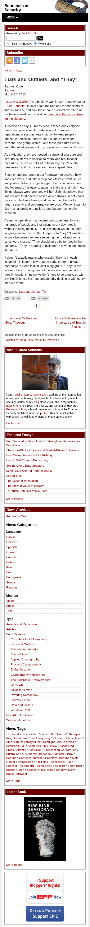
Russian (11, 587)
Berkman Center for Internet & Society (31, 757)
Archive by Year (16, 516)
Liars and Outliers (29, 291)
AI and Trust (14, 475)
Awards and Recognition (22, 624)
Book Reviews (15, 634)
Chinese (11, 542)
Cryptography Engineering (28, 674)
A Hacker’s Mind (21, 689)
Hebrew (11, 562)
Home (8, 70)
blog (36, 402)
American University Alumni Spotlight (30, 742)
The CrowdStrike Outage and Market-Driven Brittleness (42, 450)
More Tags (13, 780)
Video (10, 600)
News (19, 70)
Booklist (60, 765)
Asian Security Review (42, 746)
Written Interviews (18, 720)
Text (44, 291)
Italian (10, 567)
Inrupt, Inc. (42, 413)
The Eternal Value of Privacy (25, 485)
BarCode (45, 754)
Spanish (11, 547)
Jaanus (9, 90)
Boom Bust (75, 765)
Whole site (44, 43)
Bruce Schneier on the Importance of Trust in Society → (70, 322)
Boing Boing (44, 765)
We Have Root (20, 710)
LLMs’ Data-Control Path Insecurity (29, 470)
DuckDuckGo (29, 33)
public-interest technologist (31, 394)
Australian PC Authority (21, 754)
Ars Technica (65, 742)
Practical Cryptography (26, 664)
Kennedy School (16, 409)
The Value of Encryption (22, 480)
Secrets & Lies (20, 700)
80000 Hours (56, 734)
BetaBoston (25, 761)
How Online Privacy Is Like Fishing (29, 455)
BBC (70, 754)
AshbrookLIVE (15, 746)
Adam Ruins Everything (34, 738)
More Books (14, 864)
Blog (14, 43)
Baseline (59, 754)
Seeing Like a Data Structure (25, 465)
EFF (54, 409)
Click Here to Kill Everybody (29, 639)
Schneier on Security (16, 7)
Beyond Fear (19, 654)
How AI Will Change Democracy (27, 460)
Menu (11, 17)
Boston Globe (15, 769)
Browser (21, 773)
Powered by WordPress (18, 339)
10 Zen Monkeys (17, 734)
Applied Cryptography (25, 659)
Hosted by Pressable (46, 339)
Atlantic (21, 750)
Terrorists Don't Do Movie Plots (26, 490)
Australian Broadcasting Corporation (52, 750)
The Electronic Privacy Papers (30, 679)
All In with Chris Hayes (67, 738)
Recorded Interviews (19, 715)
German (11, 552)
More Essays (14, 498)
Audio (10, 605)
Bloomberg (26, 765)
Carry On (17, 684)
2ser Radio (38, 734)
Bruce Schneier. (15, 106)
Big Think (42, 761)
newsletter (12, 405)
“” (17, 101)
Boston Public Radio (40, 769)
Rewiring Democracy (24, 695)
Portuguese (14, 577)
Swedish (11, 582)
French (11, 557)
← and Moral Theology (21, 320)
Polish (10, 572)
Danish (10, 537)
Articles (11, 629)
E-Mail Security (21, 669)
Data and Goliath (22, 705)
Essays (27, 43)
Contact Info (13, 423)
